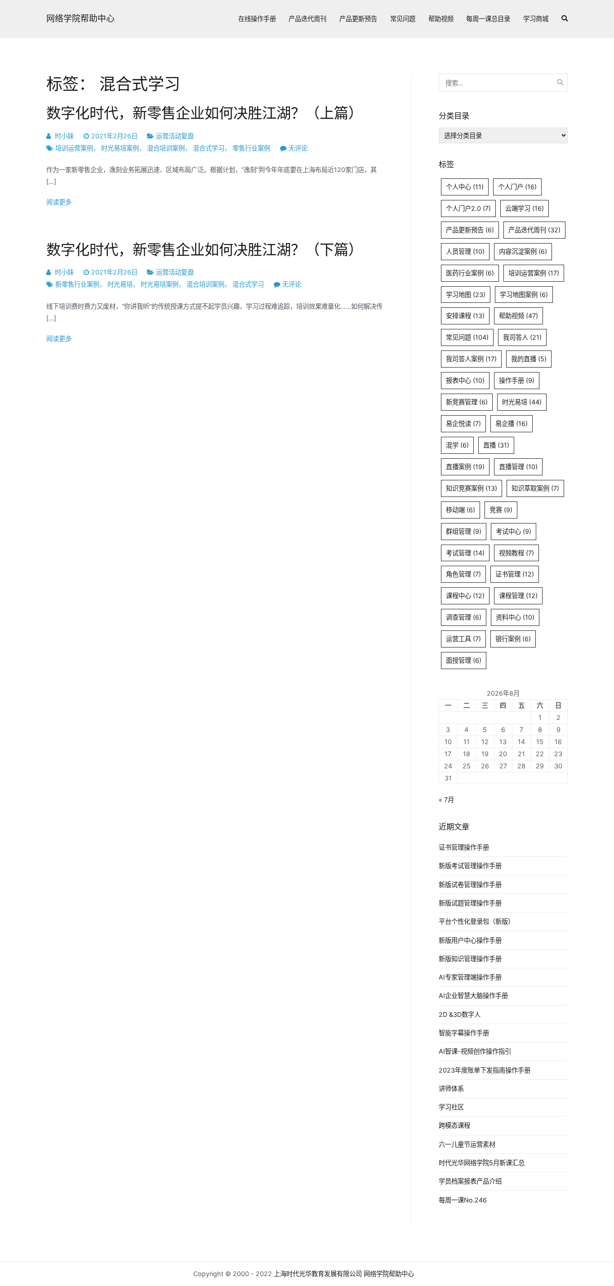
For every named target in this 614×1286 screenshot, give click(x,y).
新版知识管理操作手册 (470, 958)
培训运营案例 (74, 148)
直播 (496, 445)
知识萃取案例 (535, 488)
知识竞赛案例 (471, 488)
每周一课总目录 (488, 18)
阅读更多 (58, 202)
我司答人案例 (471, 359)
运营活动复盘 (175, 136)
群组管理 (463, 531)
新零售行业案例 (77, 284)
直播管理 (518, 466)
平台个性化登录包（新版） (476, 921)
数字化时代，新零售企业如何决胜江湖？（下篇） (204, 249)
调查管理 (463, 617)
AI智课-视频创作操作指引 (475, 1051)
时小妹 (64, 136)
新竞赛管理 (467, 402)
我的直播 (529, 359)
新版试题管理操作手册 (470, 903)
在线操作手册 (257, 18)
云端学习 (524, 208)
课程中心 (465, 595)
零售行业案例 (251, 148)
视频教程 (516, 553)
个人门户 (517, 187)
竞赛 (500, 510)
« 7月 (446, 799)
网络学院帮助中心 (80, 18)
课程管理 (518, 595)
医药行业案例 (470, 273)
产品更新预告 (358, 18)
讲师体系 (451, 1088)
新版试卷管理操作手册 (470, 884)
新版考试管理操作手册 (470, 865)
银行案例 (513, 639)
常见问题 (402, 18)
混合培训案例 (166, 148)
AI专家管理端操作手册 (470, 977)
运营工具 (463, 639)
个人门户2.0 (468, 208)
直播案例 (465, 466)
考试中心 (513, 531)
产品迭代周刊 (307, 18)
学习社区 (451, 1107)
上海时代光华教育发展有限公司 (318, 1273)
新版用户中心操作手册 (470, 940)
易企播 (511, 423)
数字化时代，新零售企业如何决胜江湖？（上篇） (204, 113)
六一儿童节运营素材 (467, 1144)
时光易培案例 (120, 148)
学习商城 (535, 18)
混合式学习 (208, 148)
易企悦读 (463, 423)
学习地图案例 (524, 294)
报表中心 (465, 380)
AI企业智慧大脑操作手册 (473, 995)
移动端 (460, 510)
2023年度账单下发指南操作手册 (484, 1070)
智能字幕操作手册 (464, 1033)
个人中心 (465, 187)
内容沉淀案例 (523, 251)
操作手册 (516, 380)
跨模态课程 (454, 1125)
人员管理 (465, 251)
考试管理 (465, 553)
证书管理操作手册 (464, 847)
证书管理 (514, 574)
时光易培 (120, 284)
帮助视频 (441, 18)
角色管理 (463, 574)
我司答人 (522, 337)
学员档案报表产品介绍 (470, 1181)
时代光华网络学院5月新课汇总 (482, 1162)
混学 (457, 445)
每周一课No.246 (463, 1200)
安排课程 (465, 315)
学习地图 (465, 294)
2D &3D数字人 (460, 1014)
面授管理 (463, 660)
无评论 (298, 148)
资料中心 (515, 617)
